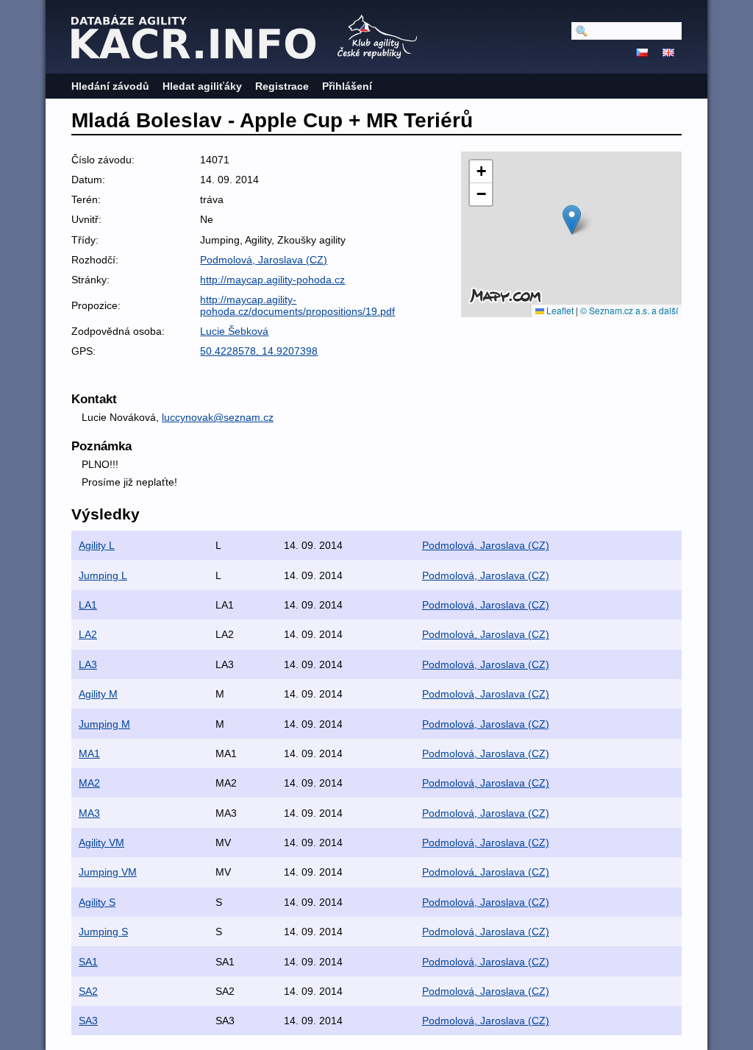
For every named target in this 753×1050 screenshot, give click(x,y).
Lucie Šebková (234, 331)
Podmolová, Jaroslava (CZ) (263, 260)
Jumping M (104, 724)
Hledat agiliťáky (202, 86)
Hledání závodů (110, 86)
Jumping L (103, 575)
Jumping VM (108, 872)
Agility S (97, 902)
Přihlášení (347, 86)
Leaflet (559, 310)
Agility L (97, 545)
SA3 (88, 1020)
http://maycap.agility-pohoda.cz (272, 279)
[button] (572, 220)
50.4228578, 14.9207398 (259, 351)
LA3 (88, 664)
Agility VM (101, 842)
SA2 (88, 991)
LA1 (88, 605)
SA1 (88, 962)
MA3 (89, 813)
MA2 (89, 783)
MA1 (89, 753)
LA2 (88, 634)
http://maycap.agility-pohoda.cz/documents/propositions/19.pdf (297, 305)
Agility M (98, 694)
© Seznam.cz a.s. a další (629, 310)
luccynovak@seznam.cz (218, 417)
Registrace (282, 86)
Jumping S (103, 931)
